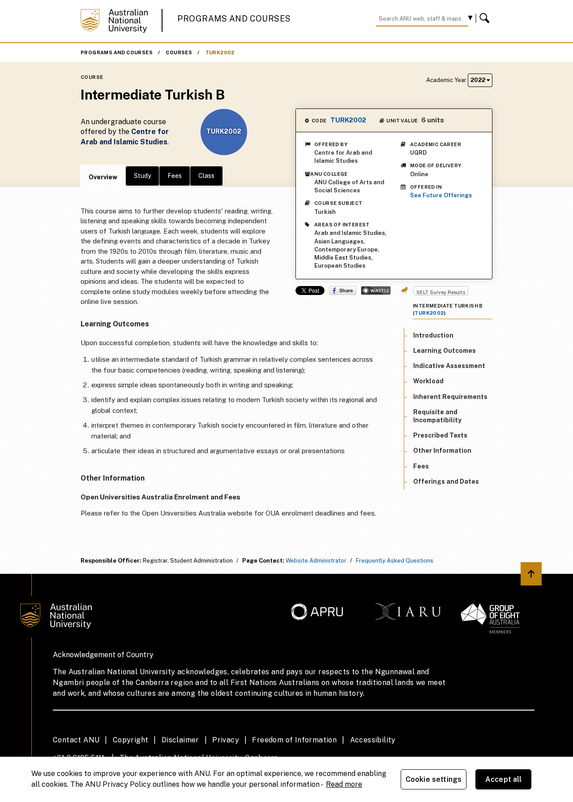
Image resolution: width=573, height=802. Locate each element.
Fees (174, 175)
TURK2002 (220, 52)
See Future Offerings (441, 195)
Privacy (225, 740)
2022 (478, 80)
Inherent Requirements (450, 396)
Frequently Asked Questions (394, 560)
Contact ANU (76, 740)
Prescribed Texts (440, 435)
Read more (344, 784)
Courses (179, 52)
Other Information (442, 450)
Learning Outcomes (444, 350)
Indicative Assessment (449, 365)
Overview (103, 177)
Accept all (503, 779)
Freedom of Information (294, 740)
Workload (428, 381)
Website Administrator (316, 560)
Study (142, 175)
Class (206, 175)
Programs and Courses (234, 18)
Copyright (131, 740)
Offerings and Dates (446, 481)
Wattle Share (376, 290)
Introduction (433, 335)
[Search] (485, 18)
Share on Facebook (342, 290)
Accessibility (373, 740)
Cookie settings (434, 779)
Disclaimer (180, 740)
